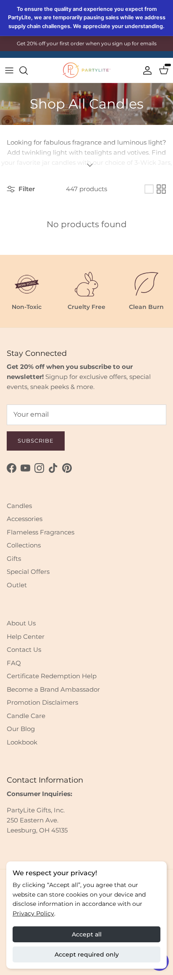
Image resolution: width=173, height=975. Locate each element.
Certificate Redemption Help (52, 676)
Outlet (17, 585)
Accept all (87, 934)
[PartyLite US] (86, 70)
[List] (149, 189)
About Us (21, 623)
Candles (19, 506)
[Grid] (161, 189)
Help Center (26, 636)
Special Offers (28, 572)
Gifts (14, 559)
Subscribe (36, 440)
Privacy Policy (33, 913)
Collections (24, 545)
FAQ (14, 663)
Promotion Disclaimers (42, 702)
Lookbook (22, 742)
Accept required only (87, 954)
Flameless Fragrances (40, 532)
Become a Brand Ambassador (53, 689)
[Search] (27, 70)
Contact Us (24, 649)
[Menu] (9, 70)
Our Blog (21, 729)
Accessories (24, 519)
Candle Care (26, 716)
